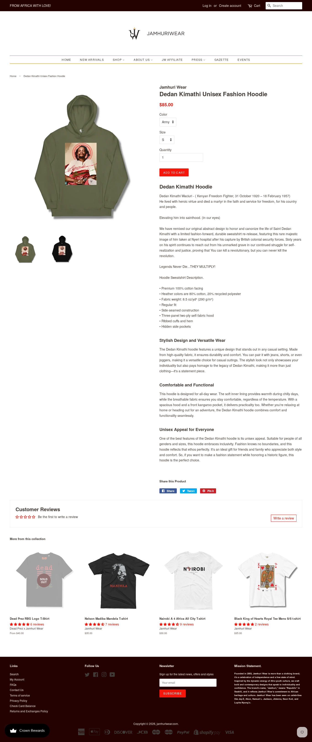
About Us (142, 59)
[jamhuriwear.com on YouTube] (112, 675)
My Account (17, 679)
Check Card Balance (23, 706)
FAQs (13, 684)
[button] (20, 624)
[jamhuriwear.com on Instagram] (103, 675)
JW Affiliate (172, 59)
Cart (257, 5)
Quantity (165, 149)
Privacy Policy (18, 700)
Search (14, 674)
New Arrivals (92, 59)
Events (244, 59)
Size (162, 132)
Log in (207, 5)
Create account (230, 5)
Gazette (221, 59)
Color (163, 114)
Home (66, 59)
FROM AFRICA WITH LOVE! (30, 5)
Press (197, 59)
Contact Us (17, 690)
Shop (118, 59)
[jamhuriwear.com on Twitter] (87, 675)
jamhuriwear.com (167, 724)
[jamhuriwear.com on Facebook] (95, 675)
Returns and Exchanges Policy (29, 711)
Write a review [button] (283, 518)
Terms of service (20, 695)
